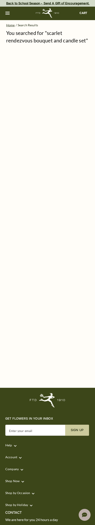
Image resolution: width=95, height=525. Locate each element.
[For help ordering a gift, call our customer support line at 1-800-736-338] (47, 13)
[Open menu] (7, 13)
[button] (7, 13)
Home (10, 25)
